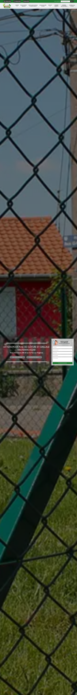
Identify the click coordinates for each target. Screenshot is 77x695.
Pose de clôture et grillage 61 (23, 6)
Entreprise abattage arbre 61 (64, 6)
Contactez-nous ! (34, 357)
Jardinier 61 (17, 6)
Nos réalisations (17, 357)
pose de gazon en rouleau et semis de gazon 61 (33, 6)
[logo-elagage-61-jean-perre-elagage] (7, 6)
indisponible (8, 1)
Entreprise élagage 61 (56, 6)
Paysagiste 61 (50, 6)
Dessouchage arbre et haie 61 (43, 6)
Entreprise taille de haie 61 (72, 6)
